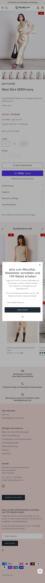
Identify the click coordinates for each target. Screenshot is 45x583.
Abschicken (22, 310)
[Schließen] (39, 264)
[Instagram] (22, 317)
